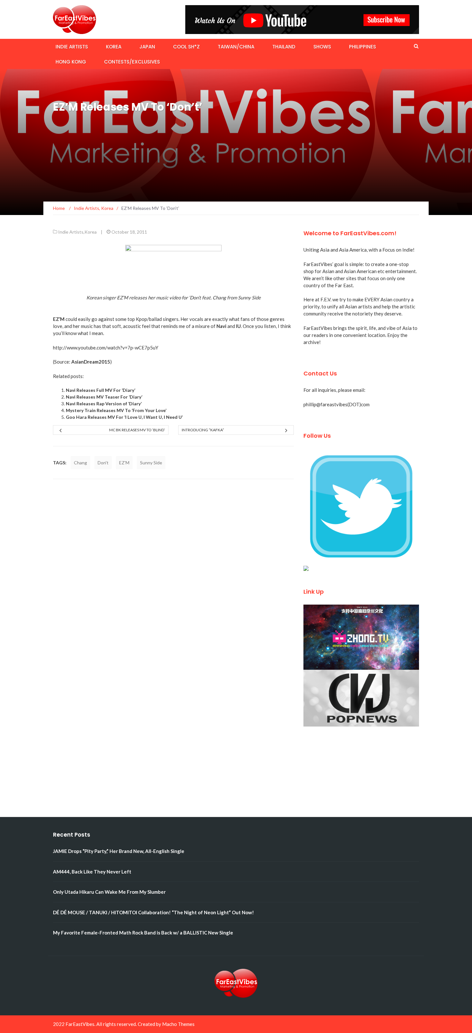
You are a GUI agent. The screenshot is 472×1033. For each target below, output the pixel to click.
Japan (147, 46)
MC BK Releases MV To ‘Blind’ (137, 429)
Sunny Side (151, 462)
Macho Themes (178, 1024)
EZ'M (124, 462)
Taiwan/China (236, 46)
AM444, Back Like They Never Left (92, 871)
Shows (322, 46)
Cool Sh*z (186, 46)
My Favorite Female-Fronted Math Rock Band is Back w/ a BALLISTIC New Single (143, 932)
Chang (80, 462)
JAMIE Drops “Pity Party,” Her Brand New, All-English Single (118, 851)
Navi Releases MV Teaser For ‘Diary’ (104, 397)
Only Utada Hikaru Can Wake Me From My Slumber (109, 892)
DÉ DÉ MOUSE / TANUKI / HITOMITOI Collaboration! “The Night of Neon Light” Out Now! (153, 912)
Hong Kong (71, 61)
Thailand (283, 46)
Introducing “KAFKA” (203, 429)
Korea (113, 46)
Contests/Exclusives (132, 61)
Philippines (362, 46)
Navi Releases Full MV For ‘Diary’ (100, 390)
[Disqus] (173, 569)
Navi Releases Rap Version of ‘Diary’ (104, 403)
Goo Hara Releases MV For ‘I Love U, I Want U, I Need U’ (124, 417)
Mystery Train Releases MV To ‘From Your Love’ (116, 410)
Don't (103, 462)
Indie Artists (72, 46)
